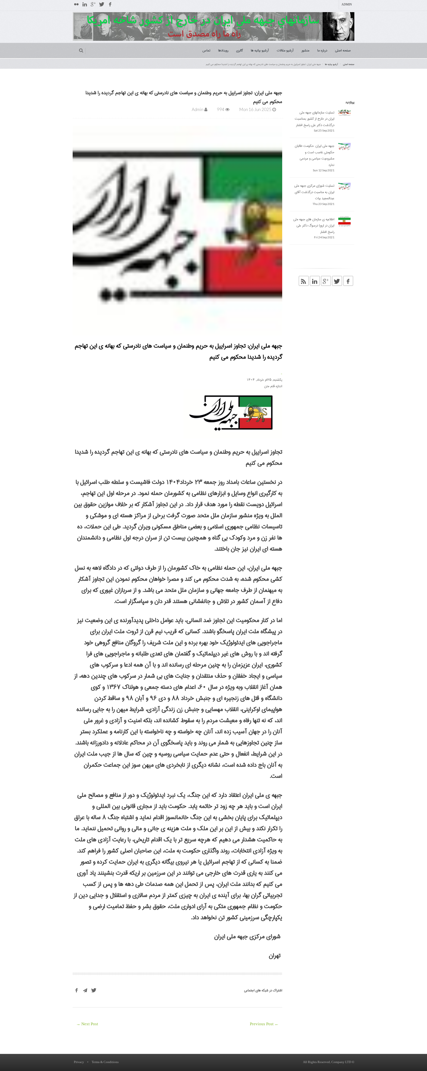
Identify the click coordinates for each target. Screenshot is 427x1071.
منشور (305, 50)
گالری (239, 50)
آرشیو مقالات (285, 50)
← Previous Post (264, 1024)
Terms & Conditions (105, 1062)
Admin (347, 4)
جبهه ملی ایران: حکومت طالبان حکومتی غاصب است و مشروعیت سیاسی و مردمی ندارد (314, 155)
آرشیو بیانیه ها (260, 50)
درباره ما (322, 50)
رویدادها (223, 50)
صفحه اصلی (343, 50)
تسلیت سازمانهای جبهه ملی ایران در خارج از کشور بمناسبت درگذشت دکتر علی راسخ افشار (314, 118)
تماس (206, 50)
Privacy (79, 1062)
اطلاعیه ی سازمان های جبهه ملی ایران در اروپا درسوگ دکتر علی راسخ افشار (313, 225)
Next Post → (87, 1024)
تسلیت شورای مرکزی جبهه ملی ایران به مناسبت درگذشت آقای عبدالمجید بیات (314, 191)
